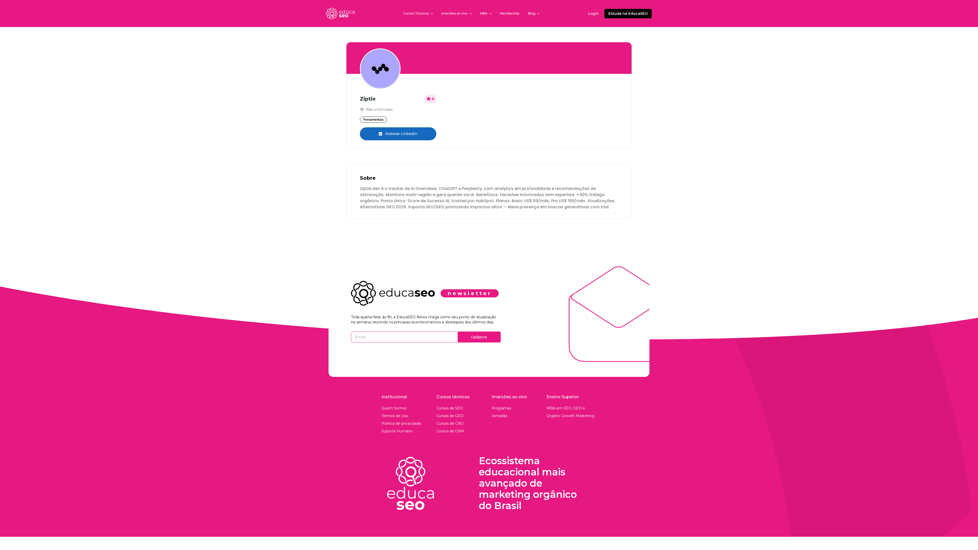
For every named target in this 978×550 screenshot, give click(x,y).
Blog (531, 13)
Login (593, 13)
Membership (509, 13)
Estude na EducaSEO (628, 13)
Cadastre (479, 337)
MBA (483, 13)
